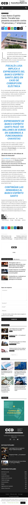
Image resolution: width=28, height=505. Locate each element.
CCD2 (4, 26)
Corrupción (21, 218)
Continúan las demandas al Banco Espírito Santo (14, 191)
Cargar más (13, 354)
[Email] (18, 28)
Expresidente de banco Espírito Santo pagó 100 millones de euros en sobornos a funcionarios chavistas (14, 130)
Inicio (2, 11)
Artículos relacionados (7, 259)
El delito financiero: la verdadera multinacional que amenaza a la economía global (17, 271)
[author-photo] (14, 250)
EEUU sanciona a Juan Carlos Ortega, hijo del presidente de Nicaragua (6, 237)
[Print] (21, 28)
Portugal (11, 220)
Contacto (7, 494)
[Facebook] (2, 28)
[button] (2, 8)
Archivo (11, 331)
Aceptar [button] (23, 502)
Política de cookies (13, 494)
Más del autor (17, 259)
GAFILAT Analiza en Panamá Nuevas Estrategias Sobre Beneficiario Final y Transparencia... (5, 389)
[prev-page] (2, 283)
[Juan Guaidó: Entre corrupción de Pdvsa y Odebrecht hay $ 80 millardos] (4, 330)
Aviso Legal (20, 494)
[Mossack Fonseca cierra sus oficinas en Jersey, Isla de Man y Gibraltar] (4, 343)
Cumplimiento (4, 369)
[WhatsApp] (12, 28)
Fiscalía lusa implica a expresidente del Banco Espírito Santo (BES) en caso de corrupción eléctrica (14, 76)
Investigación (12, 350)
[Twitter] (5, 28)
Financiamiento (12, 336)
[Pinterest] (9, 28)
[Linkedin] (15, 28)
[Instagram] (10, 439)
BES (16, 218)
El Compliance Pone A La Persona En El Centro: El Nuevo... (6, 373)
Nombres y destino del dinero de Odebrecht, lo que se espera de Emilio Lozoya (20, 237)
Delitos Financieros (8, 11)
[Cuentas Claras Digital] (14, 3)
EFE (18, 61)
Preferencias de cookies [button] (13, 502)
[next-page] (4, 283)
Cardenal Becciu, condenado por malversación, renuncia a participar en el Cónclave (17, 278)
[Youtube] (17, 439)
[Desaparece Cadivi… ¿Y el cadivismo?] (4, 337)
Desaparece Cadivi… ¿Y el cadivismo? (17, 335)
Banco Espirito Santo (11, 218)
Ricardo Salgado (17, 220)
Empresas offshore (13, 344)
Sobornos (23, 220)
